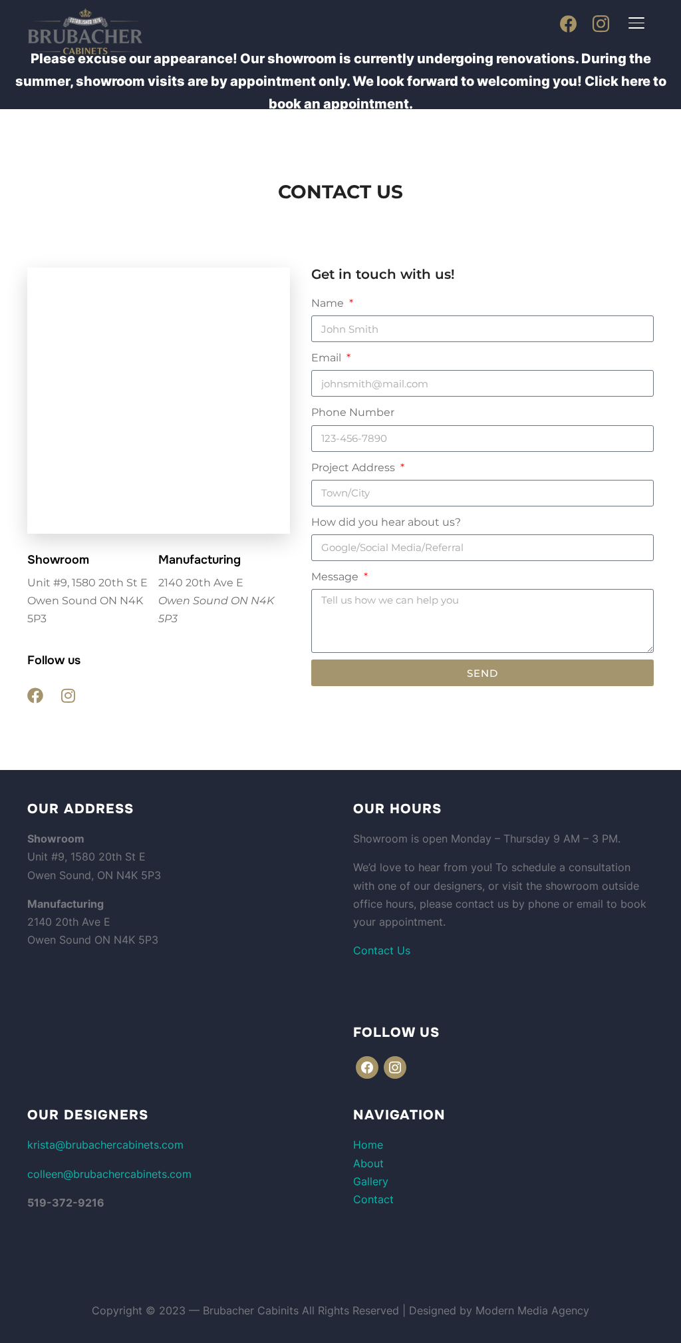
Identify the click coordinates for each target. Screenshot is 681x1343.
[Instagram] (600, 23)
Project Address (354, 467)
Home (368, 1144)
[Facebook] (568, 23)
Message (336, 576)
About (368, 1163)
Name (328, 303)
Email (327, 357)
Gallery (370, 1181)
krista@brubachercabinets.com (105, 1144)
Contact (373, 1199)
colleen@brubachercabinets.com (109, 1174)
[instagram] (395, 1066)
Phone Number (352, 412)
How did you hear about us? (386, 522)
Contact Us (381, 950)
